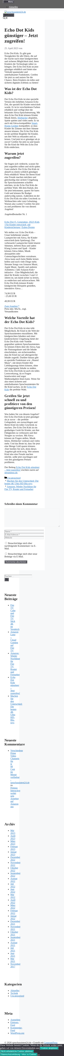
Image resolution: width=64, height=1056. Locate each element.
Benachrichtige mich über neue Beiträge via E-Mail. (20, 555)
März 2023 (12, 842)
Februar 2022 (14, 912)
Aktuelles (13, 7)
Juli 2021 (12, 949)
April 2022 (12, 901)
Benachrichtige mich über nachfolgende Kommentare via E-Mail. (20, 546)
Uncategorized (14, 478)
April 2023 (12, 837)
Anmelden (15, 1019)
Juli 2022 (12, 885)
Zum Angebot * (11, 306)
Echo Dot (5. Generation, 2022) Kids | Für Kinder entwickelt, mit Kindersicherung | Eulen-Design (21, 225)
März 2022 (12, 906)
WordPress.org (17, 1033)
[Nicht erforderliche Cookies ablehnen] (39, 1055)
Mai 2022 (12, 895)
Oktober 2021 (14, 933)
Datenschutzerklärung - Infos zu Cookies (18, 1054)
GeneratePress (50, 1042)
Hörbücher (23, 118)
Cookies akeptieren (49, 1048)
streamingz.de (10, 472)
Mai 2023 (12, 831)
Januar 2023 (13, 853)
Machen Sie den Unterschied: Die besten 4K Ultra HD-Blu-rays (21, 482)
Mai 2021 (12, 960)
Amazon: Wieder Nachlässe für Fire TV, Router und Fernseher (20, 487)
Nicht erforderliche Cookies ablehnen (17, 1051)
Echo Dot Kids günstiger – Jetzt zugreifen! (15, 685)
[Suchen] (6, 579)
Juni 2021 (12, 954)
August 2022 (13, 879)
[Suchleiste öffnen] (5, 18)
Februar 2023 (14, 847)
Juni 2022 (12, 890)
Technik (14, 993)
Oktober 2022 (14, 869)
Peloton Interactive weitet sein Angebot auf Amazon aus (15, 797)
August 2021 (13, 944)
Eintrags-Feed (14, 1023)
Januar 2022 (13, 917)
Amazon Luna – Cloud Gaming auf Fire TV (14, 641)
